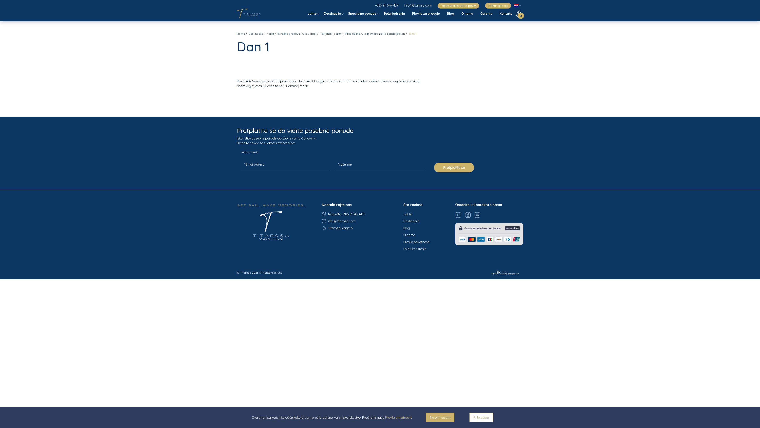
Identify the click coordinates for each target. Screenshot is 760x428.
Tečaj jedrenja (395, 13)
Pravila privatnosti (416, 242)
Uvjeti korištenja (415, 249)
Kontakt (506, 13)
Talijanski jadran (331, 33)
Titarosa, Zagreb (340, 228)
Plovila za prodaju (426, 13)
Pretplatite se (454, 167)
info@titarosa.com (418, 5)
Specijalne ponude (362, 13)
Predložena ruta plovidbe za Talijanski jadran (375, 33)
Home (241, 33)
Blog (451, 13)
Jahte (312, 13)
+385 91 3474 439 (386, 5)
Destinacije (333, 13)
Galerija (486, 13)
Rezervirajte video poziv (458, 6)
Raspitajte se (498, 6)
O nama (467, 13)
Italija (270, 33)
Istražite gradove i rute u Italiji (297, 33)
